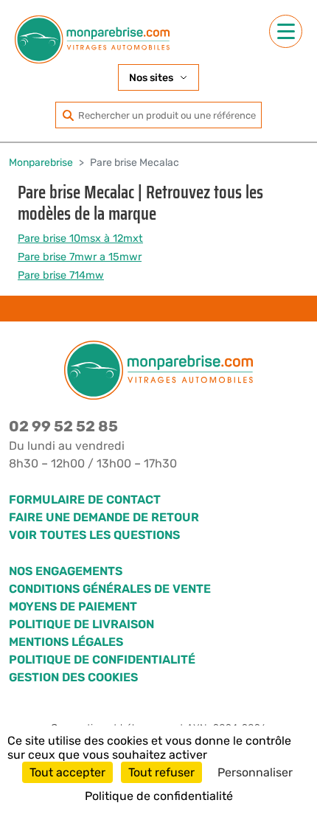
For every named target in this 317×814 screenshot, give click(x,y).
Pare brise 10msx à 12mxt (80, 238)
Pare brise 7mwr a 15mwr (80, 257)
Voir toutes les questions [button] (94, 535)
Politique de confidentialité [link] (159, 796)
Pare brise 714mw (61, 275)
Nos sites (151, 78)
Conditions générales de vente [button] (110, 589)
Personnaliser (255, 772)
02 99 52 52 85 (63, 426)
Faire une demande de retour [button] (104, 517)
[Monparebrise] (92, 39)
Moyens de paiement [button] (73, 606)
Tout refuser (161, 772)
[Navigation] (285, 31)
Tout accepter (67, 772)
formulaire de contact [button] (85, 500)
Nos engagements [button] (65, 571)
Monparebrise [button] (41, 162)
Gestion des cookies (73, 677)
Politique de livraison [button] (81, 624)
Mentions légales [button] (66, 642)
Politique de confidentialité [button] (102, 660)
